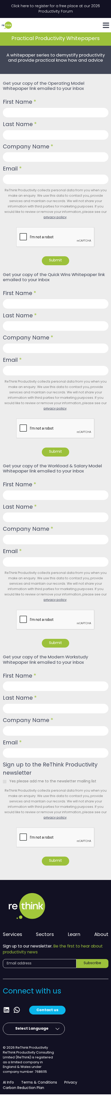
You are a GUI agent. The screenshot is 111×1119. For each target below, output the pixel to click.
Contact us (47, 1010)
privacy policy (55, 217)
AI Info (8, 1082)
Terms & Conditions (39, 1082)
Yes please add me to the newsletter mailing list (52, 781)
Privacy (70, 1082)
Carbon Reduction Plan (23, 1088)
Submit (55, 260)
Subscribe (92, 963)
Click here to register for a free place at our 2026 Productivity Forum (55, 9)
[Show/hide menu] (106, 25)
